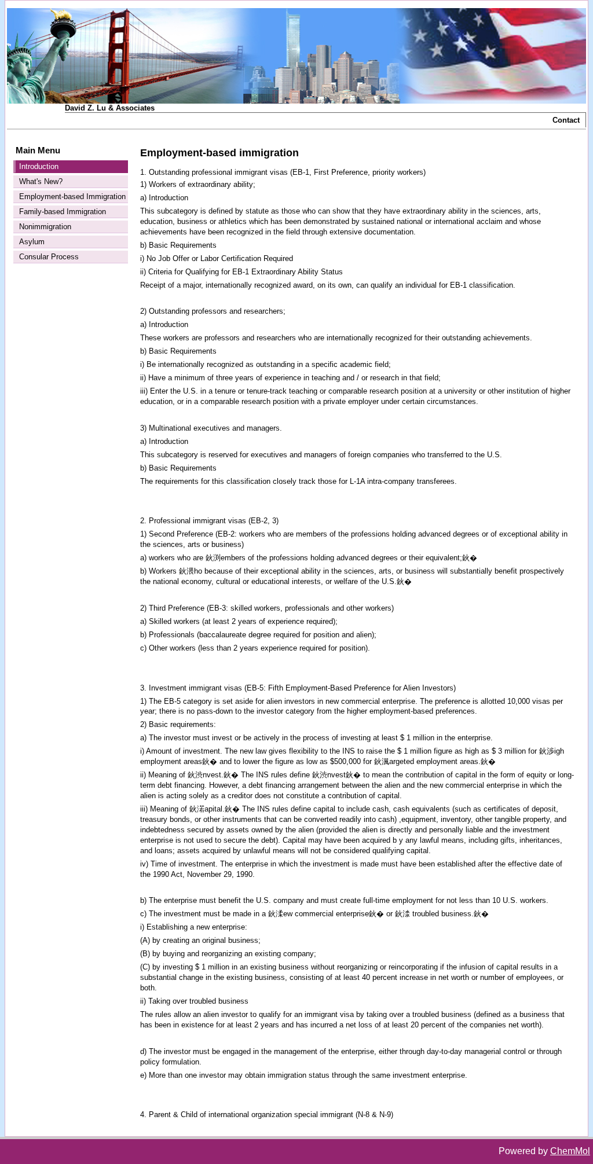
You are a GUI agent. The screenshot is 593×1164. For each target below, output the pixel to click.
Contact (566, 120)
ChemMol (570, 1151)
